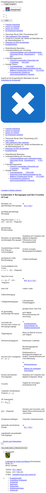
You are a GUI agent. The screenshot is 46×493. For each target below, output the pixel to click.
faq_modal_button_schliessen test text (14, 448)
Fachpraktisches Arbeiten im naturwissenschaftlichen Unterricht (22, 73)
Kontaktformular (11, 44)
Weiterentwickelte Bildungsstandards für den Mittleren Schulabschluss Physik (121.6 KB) (27, 69)
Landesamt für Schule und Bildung (17, 461)
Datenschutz (14, 486)
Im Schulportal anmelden (14, 30)
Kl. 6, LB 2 (28, 206)
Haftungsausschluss (17, 488)
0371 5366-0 (16, 470)
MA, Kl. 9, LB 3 (30, 280)
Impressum (14, 484)
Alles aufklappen (11, 36)
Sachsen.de (14, 490)
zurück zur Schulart (12, 28)
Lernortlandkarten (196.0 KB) (22, 66)
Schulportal (14, 482)
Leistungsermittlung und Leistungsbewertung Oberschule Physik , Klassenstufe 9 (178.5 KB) (26, 54)
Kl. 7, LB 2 (28, 427)
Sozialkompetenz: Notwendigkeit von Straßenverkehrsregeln (32, 326)
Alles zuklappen (23, 36)
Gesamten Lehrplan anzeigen (11, 190)
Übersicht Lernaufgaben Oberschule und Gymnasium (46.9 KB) (24, 61)
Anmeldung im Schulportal (10, 80)
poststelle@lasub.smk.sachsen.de (24, 474)
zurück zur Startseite (12, 26)
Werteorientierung (30, 364)
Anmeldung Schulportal (18, 480)
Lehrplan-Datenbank (12, 24)
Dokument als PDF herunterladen (17, 42)
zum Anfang (9, 140)
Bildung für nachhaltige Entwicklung (32, 369)
